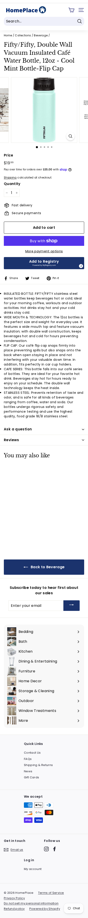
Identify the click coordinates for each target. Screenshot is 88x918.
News (28, 771)
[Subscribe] (71, 605)
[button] (44, 263)
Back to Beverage (47, 567)
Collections (23, 35)
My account (33, 869)
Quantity (12, 183)
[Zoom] (70, 136)
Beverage (41, 35)
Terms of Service (51, 893)
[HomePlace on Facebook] (54, 849)
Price (8, 155)
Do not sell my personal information (31, 903)
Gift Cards (31, 777)
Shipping (10, 177)
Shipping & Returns (38, 765)
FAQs (28, 759)
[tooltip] (81, 266)
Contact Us (32, 753)
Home (8, 35)
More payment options (44, 251)
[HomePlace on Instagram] (46, 849)
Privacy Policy (14, 898)
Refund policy (14, 909)
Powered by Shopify (44, 909)
